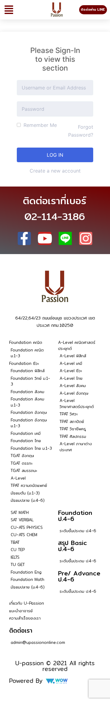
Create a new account (55, 171)
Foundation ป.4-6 (75, 515)
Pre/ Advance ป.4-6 (79, 576)
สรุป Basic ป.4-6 (72, 546)
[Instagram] (85, 238)
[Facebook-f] (24, 238)
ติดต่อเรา (20, 630)
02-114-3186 (54, 216)
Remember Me (39, 125)
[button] (9, 10)
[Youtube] (44, 238)
